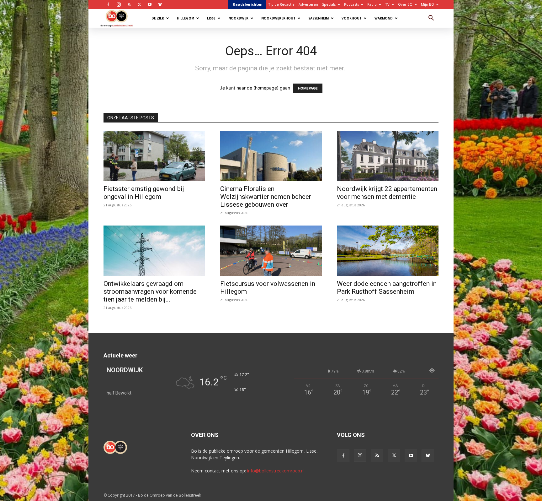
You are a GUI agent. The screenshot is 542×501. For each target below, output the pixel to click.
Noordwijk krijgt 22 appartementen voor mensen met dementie (387, 192)
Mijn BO (427, 4)
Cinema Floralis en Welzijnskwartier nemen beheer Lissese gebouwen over (265, 196)
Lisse (211, 18)
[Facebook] (108, 4)
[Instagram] (118, 4)
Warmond (384, 18)
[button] (430, 19)
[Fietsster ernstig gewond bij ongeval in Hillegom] (154, 156)
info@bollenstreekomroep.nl (276, 471)
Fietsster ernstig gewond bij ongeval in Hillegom (144, 192)
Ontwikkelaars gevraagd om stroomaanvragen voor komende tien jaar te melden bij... (150, 291)
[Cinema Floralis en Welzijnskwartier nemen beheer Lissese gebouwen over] (271, 156)
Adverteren (308, 4)
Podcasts (351, 4)
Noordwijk (238, 18)
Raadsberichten (248, 4)
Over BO (405, 4)
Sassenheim (318, 18)
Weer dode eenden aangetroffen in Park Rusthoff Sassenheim (387, 287)
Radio (372, 4)
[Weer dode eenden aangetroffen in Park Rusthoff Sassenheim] (387, 251)
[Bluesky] (160, 4)
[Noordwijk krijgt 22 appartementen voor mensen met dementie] (387, 156)
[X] (139, 4)
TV (387, 4)
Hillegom (185, 18)
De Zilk (157, 18)
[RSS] (129, 4)
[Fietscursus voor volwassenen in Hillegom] (271, 251)
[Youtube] (149, 4)
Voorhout (352, 18)
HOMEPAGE (308, 88)
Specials (329, 4)
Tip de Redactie (281, 4)
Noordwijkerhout (278, 18)
